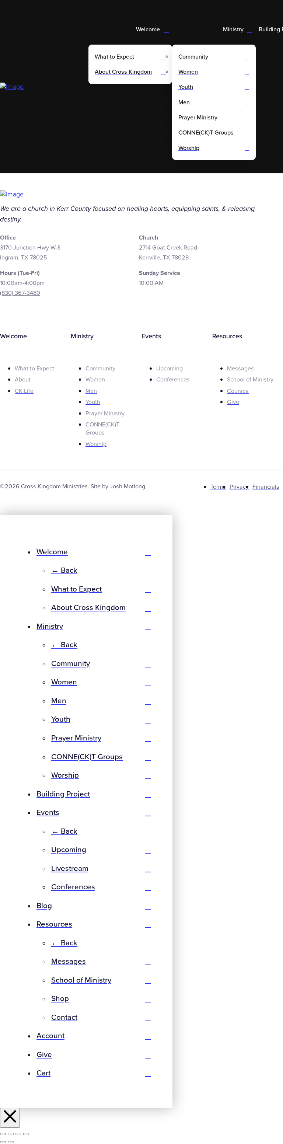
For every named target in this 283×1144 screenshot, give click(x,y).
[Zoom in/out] (3, 1134)
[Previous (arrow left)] (3, 1142)
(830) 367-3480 (20, 293)
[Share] (18, 1134)
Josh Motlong (127, 486)
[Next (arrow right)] (11, 1142)
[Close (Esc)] (26, 1134)
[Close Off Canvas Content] (10, 1118)
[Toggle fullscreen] (11, 1134)
